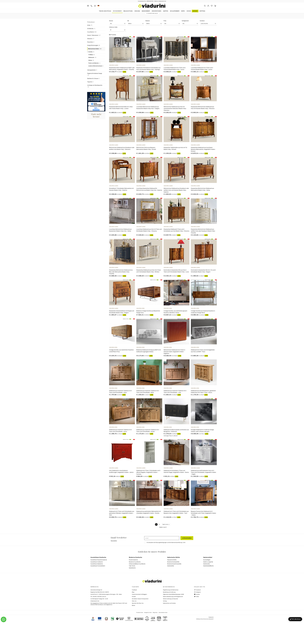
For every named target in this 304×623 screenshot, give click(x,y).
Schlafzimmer (174, 11)
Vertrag (202, 11)
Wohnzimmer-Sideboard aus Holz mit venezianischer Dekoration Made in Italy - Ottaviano (175, 108)
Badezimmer (146, 11)
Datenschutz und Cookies (169, 603)
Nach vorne (165, 524)
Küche (189, 11)
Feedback (134, 589)
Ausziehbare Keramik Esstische (98, 559)
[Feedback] (95, 6)
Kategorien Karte (148, 612)
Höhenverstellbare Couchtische (137, 563)
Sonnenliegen (206, 559)
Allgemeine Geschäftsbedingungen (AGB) (173, 594)
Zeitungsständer (92, 70)
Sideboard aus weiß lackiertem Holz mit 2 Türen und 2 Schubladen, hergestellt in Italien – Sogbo (203, 472)
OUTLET (195, 11)
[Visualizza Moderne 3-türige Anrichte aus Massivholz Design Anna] (158, 283)
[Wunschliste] (130, 44)
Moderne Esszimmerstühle (174, 563)
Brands (111, 20)
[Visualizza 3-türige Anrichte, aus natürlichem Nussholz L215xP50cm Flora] (130, 322)
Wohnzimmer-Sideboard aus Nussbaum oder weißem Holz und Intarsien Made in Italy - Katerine (176, 190)
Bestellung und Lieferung (169, 592)
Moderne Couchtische (134, 562)
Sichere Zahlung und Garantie (170, 598)
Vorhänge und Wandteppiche (94, 86)
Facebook (198, 589)
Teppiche (90, 81)
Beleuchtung (128, 11)
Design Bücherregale (93, 45)
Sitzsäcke (90, 38)
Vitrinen (91, 60)
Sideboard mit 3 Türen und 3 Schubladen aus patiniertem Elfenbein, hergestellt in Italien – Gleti (121, 513)
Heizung (137, 11)
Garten (165, 11)
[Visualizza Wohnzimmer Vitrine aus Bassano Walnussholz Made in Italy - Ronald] (158, 120)
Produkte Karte (139, 612)
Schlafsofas (91, 28)
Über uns (134, 601)
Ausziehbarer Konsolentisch (97, 565)
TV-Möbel (91, 54)
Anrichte (91, 51)
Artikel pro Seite (113, 27)
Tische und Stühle (105, 11)
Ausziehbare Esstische (98, 557)
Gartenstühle (170, 565)
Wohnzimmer (117, 11)
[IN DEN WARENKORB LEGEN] (185, 79)
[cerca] (205, 6)
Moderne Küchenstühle (173, 562)
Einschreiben (187, 538)
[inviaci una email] (88, 6)
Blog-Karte (155, 612)
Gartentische (132, 568)
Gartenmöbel (207, 557)
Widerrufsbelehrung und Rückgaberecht (173, 596)
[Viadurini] (151, 5)
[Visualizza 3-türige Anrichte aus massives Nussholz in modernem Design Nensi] (212, 283)
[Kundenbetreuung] (91, 6)
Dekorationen (156, 11)
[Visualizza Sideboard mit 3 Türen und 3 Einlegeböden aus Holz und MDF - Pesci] (212, 322)
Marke (133, 605)
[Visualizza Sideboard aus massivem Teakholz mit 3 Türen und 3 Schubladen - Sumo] (130, 402)
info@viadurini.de (94, 601)
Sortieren (202, 20)
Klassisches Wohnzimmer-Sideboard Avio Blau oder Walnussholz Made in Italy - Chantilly (121, 271)
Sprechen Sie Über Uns (137, 603)
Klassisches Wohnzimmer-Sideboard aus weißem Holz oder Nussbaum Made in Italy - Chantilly (203, 230)
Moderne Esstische (135, 557)
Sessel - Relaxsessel (94, 35)
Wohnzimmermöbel (95, 48)
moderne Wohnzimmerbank (95, 66)
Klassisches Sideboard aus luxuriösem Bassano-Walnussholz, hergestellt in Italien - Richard (203, 149)
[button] (117, 23)
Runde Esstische (133, 559)
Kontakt (134, 596)
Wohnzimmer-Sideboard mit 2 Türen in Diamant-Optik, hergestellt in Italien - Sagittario (174, 351)
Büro (183, 11)
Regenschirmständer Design (94, 74)
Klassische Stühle (171, 559)
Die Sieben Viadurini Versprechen (140, 598)
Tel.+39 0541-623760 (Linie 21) (98, 596)
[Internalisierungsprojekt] (102, 618)
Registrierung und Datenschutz (170, 589)
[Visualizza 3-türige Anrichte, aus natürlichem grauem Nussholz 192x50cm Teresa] (185, 283)
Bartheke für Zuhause (93, 78)
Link (184, 542)
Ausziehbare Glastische (96, 563)
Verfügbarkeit (185, 20)
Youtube (197, 594)
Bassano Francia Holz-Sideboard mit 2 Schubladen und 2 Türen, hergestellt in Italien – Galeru (203, 513)
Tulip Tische (132, 565)
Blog (133, 592)
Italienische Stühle (173, 557)
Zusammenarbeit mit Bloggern (139, 594)
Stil (128, 20)
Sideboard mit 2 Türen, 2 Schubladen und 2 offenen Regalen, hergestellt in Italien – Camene (148, 472)
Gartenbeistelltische (208, 565)
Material (147, 20)
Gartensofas (206, 563)
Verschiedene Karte (163, 612)
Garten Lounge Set (208, 562)
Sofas (89, 25)
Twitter (197, 596)
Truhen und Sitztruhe (94, 63)
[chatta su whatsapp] (3, 619)
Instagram (198, 592)
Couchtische (92, 32)
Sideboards (92, 57)
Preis (165, 20)
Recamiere (90, 42)
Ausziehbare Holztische (96, 562)
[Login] (208, 6)
